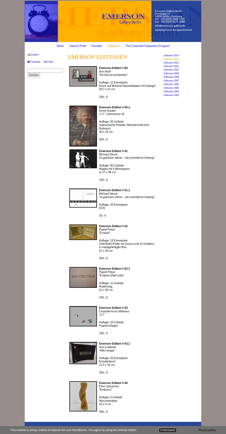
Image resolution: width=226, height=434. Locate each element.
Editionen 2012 (171, 62)
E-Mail (50, 61)
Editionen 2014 (171, 55)
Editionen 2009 (171, 73)
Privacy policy (207, 430)
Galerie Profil (78, 45)
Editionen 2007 (171, 80)
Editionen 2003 (171, 95)
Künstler (97, 45)
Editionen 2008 (171, 77)
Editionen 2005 (171, 88)
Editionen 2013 (171, 59)
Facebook (35, 61)
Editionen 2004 (171, 91)
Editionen (114, 45)
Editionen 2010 (171, 69)
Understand (167, 430)
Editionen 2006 (171, 84)
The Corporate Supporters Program (147, 45)
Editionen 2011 (171, 66)
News (60, 45)
